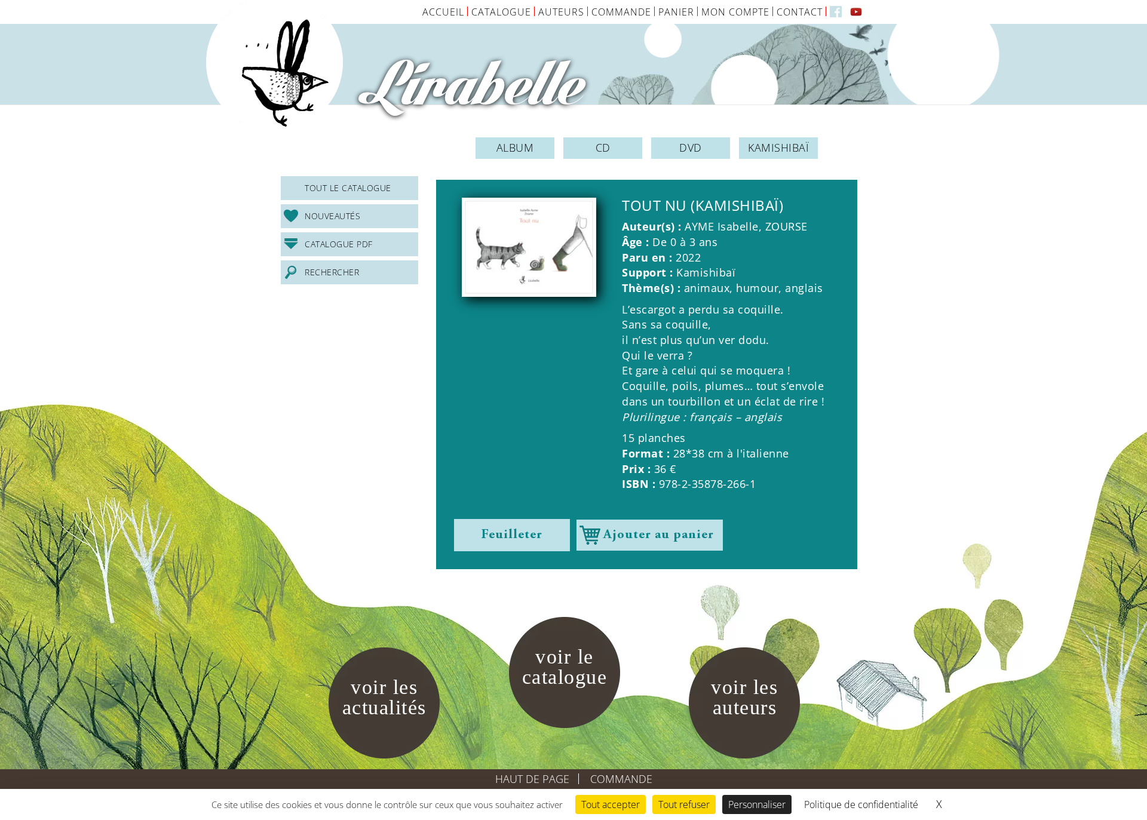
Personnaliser (757, 804)
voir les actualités (384, 697)
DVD (690, 147)
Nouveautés (332, 216)
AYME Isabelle (722, 226)
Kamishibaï (778, 147)
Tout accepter (610, 804)
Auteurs (561, 12)
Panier (676, 12)
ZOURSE (786, 226)
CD (603, 147)
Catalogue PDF (339, 244)
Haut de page (532, 779)
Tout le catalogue (348, 188)
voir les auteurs (744, 697)
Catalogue (501, 12)
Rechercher (332, 272)
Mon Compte (735, 12)
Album (515, 147)
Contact (800, 12)
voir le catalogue (565, 667)
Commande (621, 12)
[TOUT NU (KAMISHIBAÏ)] (529, 247)
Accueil (443, 12)
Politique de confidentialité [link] (861, 804)
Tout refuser (684, 804)
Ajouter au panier (658, 535)
